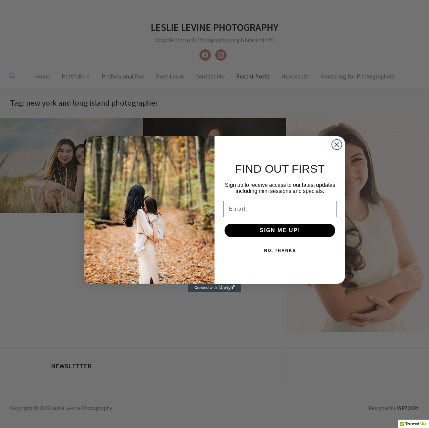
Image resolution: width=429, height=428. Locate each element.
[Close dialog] (337, 145)
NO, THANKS (280, 250)
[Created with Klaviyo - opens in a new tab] (214, 288)
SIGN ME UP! (280, 230)
